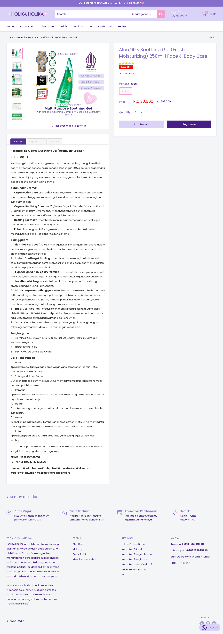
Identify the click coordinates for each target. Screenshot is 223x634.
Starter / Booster (25, 37)
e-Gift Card (105, 26)
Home (10, 26)
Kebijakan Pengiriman (135, 559)
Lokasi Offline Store (133, 544)
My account (179, 15)
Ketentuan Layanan (134, 569)
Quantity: (125, 112)
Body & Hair (80, 554)
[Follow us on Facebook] (201, 623)
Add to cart (141, 124)
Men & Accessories (84, 559)
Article (63, 26)
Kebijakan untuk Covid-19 (137, 564)
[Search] (161, 14)
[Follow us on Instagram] (208, 623)
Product (24, 26)
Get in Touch (80, 26)
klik (102, 519)
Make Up (78, 549)
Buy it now (189, 124)
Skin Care (78, 544)
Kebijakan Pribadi (132, 549)
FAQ (124, 574)
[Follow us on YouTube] (214, 623)
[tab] (18, 141)
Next (211, 37)
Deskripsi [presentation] (18, 141)
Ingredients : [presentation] (36, 141)
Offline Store (46, 26)
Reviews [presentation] (55, 141)
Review (122, 26)
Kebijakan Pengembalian (137, 554)
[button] (127, 63)
